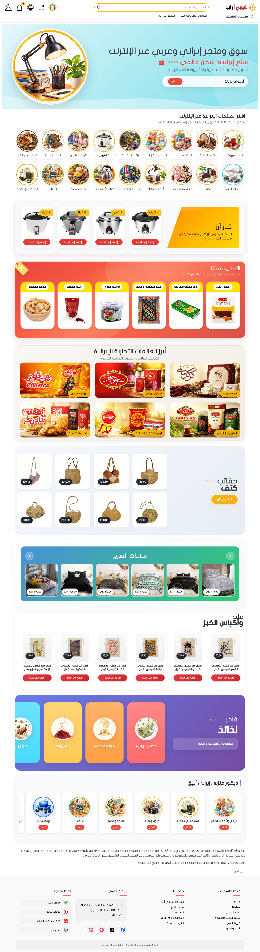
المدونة (179, 912)
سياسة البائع (177, 907)
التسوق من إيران (166, 15)
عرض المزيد (239, 871)
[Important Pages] (41, 7)
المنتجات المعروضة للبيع (193, 15)
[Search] (99, 7)
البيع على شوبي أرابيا (172, 902)
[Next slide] (230, 556)
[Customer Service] (52, 7)
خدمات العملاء (230, 891)
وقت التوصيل (233, 912)
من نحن (236, 902)
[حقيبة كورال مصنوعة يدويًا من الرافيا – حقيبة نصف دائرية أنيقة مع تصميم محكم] (72, 509)
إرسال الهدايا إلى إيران (172, 918)
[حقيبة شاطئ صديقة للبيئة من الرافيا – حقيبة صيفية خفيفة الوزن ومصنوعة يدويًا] (72, 471)
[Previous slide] (29, 556)
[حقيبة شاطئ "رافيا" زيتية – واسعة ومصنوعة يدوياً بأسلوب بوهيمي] (111, 509)
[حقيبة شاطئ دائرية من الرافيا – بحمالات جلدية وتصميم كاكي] (149, 471)
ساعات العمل (118, 891)
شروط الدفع (233, 923)
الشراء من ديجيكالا (174, 923)
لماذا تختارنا (62, 891)
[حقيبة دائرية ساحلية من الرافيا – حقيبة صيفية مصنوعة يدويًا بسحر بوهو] (149, 509)
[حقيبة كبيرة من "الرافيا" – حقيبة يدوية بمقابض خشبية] (34, 509)
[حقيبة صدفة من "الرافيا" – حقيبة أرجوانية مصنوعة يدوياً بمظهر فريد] (34, 471)
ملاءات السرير (130, 556)
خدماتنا (178, 891)
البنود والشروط (232, 928)
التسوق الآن (224, 499)
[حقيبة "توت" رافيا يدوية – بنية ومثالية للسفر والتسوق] (111, 471)
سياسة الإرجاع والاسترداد (227, 918)
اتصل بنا (236, 907)
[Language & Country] (30, 7)
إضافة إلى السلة (145, 242)
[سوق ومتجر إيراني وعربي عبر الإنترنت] (233, 7)
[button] (8, 7)
